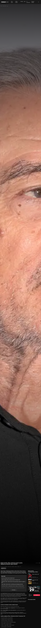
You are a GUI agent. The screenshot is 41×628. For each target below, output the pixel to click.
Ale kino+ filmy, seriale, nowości (35, 580)
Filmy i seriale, (9, 566)
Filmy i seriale (12, 2)
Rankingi (22, 1)
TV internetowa (28, 2)
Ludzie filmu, (12, 566)
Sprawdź (36, 595)
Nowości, (16, 566)
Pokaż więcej (13, 589)
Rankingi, (18, 566)
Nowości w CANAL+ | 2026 (35, 574)
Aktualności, (6, 566)
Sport (25, 1)
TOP (20, 566)
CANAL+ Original (16, 2)
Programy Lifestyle (32, 2)
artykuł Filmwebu (4, 593)
